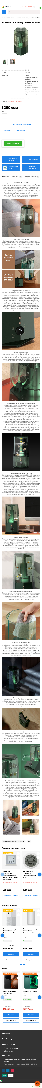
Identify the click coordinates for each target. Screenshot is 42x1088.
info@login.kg (8, 1051)
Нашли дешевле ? (13, 143)
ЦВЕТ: (4, 111)
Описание (6, 177)
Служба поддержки (10, 1039)
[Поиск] (38, 12)
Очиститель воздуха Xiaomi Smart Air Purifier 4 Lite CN (10, 931)
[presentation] (2, 874)
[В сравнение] (18, 857)
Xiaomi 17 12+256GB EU (30, 992)
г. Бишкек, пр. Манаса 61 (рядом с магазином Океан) (20, 1060)
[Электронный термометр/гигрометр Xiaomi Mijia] (31, 860)
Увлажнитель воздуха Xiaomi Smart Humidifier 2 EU (31, 931)
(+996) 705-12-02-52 (24, 7)
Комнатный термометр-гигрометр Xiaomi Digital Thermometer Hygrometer (10, 875)
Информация (7, 1033)
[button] (18, 964)
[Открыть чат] (37, 1083)
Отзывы (16, 177)
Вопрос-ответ (31, 177)
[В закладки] (18, 853)
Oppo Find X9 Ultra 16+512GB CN (9, 992)
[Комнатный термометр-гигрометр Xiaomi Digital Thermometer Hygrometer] (11, 860)
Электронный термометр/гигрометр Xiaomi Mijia (29, 874)
